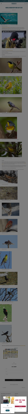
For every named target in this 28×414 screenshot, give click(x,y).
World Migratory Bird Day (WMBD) (5, 27)
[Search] (25, 3)
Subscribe (20, 406)
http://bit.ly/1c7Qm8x (22, 345)
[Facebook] (19, 408)
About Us (16, 395)
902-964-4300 (2, 399)
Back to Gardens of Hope (14, 384)
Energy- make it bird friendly (9, 50)
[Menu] (1, 3)
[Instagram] (21, 408)
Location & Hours (17, 396)
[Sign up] (26, 406)
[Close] (25, 397)
